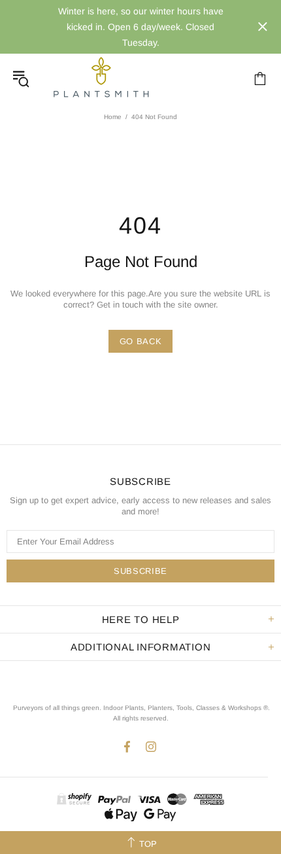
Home (113, 116)
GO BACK (141, 341)
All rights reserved (140, 718)
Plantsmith (100, 78)
